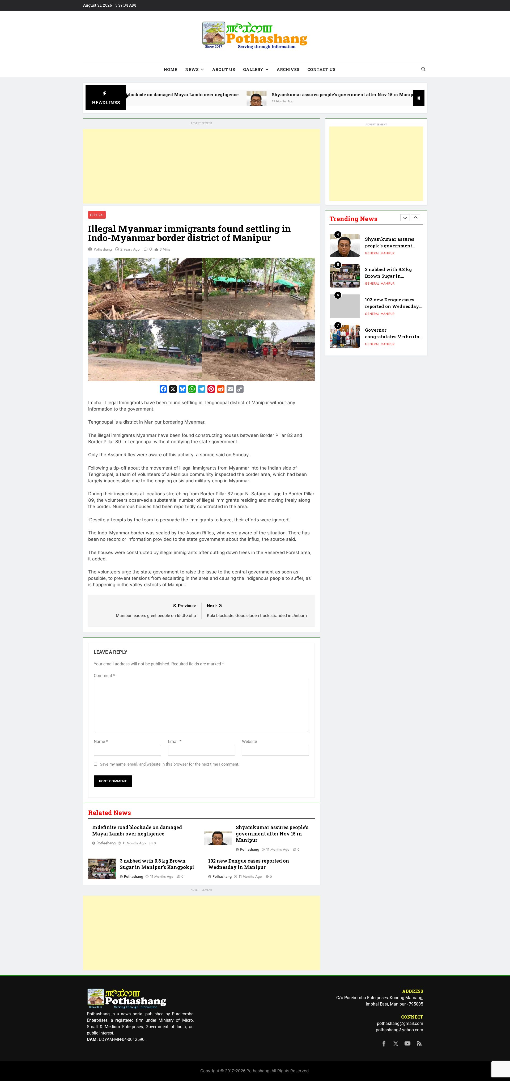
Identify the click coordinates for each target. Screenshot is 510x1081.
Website (249, 741)
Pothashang (103, 249)
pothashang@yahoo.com (399, 1029)
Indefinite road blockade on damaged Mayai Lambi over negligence (137, 830)
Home (170, 69)
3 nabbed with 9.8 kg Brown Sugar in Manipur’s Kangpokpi (157, 864)
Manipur (387, 253)
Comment (104, 675)
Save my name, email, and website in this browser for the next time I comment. (169, 764)
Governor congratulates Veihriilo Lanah (392, 306)
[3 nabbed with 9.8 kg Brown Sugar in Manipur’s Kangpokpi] (386, 101)
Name (101, 741)
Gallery (253, 69)
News (192, 69)
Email (174, 741)
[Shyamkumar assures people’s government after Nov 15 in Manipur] (207, 101)
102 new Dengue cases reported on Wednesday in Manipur (248, 864)
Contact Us (321, 69)
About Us (223, 69)
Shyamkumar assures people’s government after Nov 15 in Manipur (295, 94)
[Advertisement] (201, 166)
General (97, 215)
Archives (288, 69)
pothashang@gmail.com (400, 1023)
